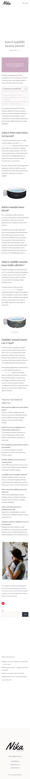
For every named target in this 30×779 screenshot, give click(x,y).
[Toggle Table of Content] (25, 88)
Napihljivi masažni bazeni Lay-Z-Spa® (14, 101)
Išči (3, 611)
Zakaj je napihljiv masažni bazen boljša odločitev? (15, 98)
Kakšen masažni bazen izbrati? (12, 95)
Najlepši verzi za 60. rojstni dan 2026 (13, 673)
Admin (19, 50)
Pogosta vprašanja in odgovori (12, 103)
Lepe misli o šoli (6, 680)
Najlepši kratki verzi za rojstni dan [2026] (14, 676)
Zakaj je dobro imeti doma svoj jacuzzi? (15, 92)
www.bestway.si (7, 372)
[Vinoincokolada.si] (7, 3)
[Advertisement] (15, 22)
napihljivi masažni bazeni (9, 289)
